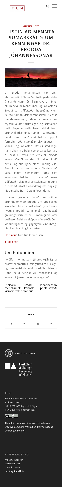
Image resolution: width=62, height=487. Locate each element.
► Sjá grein (11, 242)
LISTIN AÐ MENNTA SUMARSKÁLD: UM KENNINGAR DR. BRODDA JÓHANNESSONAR (31, 43)
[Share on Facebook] (11, 323)
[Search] (46, 6)
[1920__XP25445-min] (31, 77)
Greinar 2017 (31, 26)
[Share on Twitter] (24, 323)
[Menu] (53, 6)
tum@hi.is (19, 471)
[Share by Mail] (50, 323)
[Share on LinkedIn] (37, 323)
